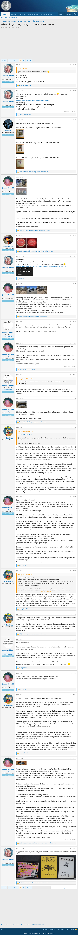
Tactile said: (21, 68)
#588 (74, 321)
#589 (74, 343)
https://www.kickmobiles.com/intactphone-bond (33, 100)
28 (14, 60)
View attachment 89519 (25, 434)
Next (28, 60)
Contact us (45, 929)
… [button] (11, 60)
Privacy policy (65, 929)
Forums (5, 14)
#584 (74, 177)
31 (23, 60)
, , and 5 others (33, 316)
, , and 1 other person (36, 251)
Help (72, 929)
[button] (17, 14)
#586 (74, 256)
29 (17, 60)
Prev (4, 60)
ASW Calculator (33, 14)
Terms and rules (55, 929)
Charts (22, 14)
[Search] (75, 14)
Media (13, 14)
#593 (74, 496)
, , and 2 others (34, 230)
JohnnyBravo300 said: (24, 379)
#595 (74, 614)
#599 (74, 758)
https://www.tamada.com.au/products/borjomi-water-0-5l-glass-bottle (41, 266)
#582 (74, 90)
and (25, 85)
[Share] (71, 64)
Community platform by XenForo (39, 933)
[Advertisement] (39, 43)
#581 (74, 64)
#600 (74, 848)
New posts (4, 17)
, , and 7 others (33, 172)
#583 (74, 120)
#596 (74, 639)
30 (20, 60)
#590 (74, 375)
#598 (74, 695)
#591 (74, 398)
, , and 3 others (37, 843)
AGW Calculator (46, 14)
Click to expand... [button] (46, 591)
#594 (74, 571)
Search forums (13, 17)
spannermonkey (8, 27)
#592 (74, 427)
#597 (74, 673)
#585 (74, 235)
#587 (74, 284)
